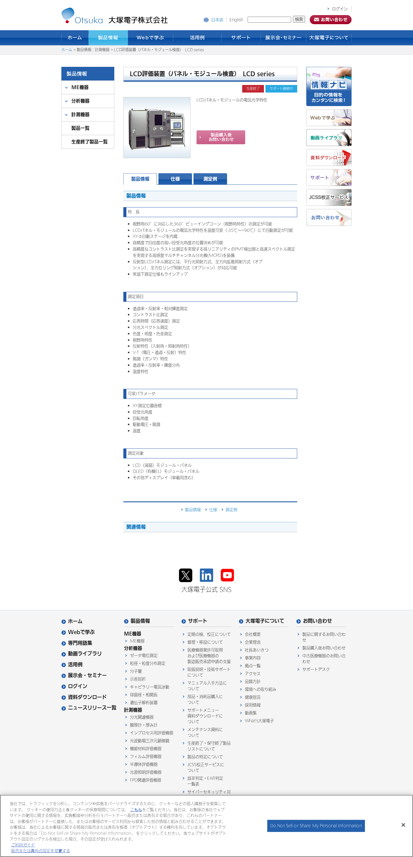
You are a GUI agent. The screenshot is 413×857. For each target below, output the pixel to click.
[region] (206, 826)
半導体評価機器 (144, 764)
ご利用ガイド (23, 845)
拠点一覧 (253, 666)
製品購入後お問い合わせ (324, 648)
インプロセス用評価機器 (151, 733)
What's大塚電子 (259, 721)
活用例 (197, 37)
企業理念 (253, 642)
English (236, 20)
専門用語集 (80, 643)
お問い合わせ (317, 621)
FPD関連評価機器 (145, 780)
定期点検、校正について (209, 634)
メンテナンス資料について (205, 732)
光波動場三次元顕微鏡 (149, 741)
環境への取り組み (260, 689)
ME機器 (137, 641)
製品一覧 (80, 128)
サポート (241, 37)
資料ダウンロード (87, 697)
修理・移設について (205, 642)
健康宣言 (253, 697)
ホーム (75, 37)
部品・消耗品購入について (205, 699)
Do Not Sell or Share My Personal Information (316, 826)
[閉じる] (403, 825)
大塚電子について (329, 37)
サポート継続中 (281, 88)
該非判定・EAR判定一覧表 (205, 781)
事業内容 (253, 658)
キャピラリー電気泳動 (149, 687)
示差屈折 (138, 679)
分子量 (136, 671)
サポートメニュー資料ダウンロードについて (205, 716)
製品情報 (108, 37)
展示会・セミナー (283, 37)
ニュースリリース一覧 (92, 708)
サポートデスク (316, 669)
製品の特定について (205, 757)
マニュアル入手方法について (207, 686)
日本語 (217, 20)
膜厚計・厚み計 (144, 725)
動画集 (251, 713)
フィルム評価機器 (145, 756)
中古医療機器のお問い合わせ (324, 658)
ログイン (340, 9)
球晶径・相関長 (144, 695)
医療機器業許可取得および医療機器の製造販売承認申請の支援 (209, 655)
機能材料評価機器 (145, 748)
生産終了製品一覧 (89, 141)
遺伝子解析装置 (144, 702)
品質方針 (253, 681)
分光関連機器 (142, 717)
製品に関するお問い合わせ (324, 637)
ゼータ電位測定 (144, 655)
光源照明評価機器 (145, 772)
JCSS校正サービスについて (205, 767)
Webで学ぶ (150, 37)
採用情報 (253, 705)
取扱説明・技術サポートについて (209, 672)
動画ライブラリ (85, 653)
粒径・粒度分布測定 (147, 663)
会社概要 (253, 634)
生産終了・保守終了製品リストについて (209, 746)
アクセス (253, 673)
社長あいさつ (256, 650)
